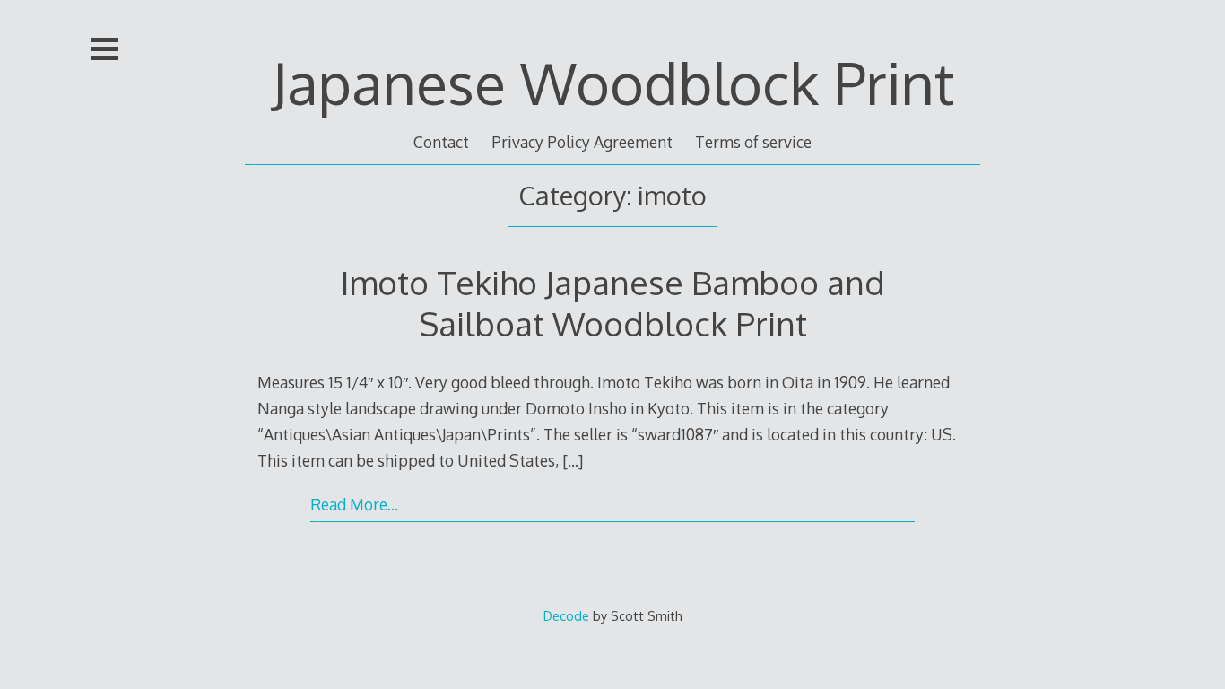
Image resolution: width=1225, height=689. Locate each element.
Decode (566, 615)
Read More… (354, 504)
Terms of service (753, 142)
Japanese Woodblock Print (613, 82)
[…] (572, 460)
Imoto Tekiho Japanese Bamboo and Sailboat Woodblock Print (613, 302)
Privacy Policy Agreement (582, 142)
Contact (441, 142)
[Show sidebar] (104, 48)
